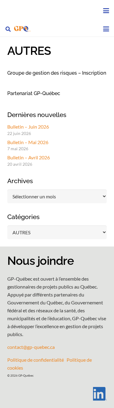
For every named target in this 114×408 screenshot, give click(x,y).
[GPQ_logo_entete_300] (22, 29)
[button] (106, 11)
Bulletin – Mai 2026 (27, 142)
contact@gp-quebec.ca (31, 347)
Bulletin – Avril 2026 (28, 157)
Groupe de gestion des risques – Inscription (56, 73)
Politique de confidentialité (35, 360)
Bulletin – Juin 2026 (28, 126)
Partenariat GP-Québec (33, 93)
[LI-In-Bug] (57, 394)
